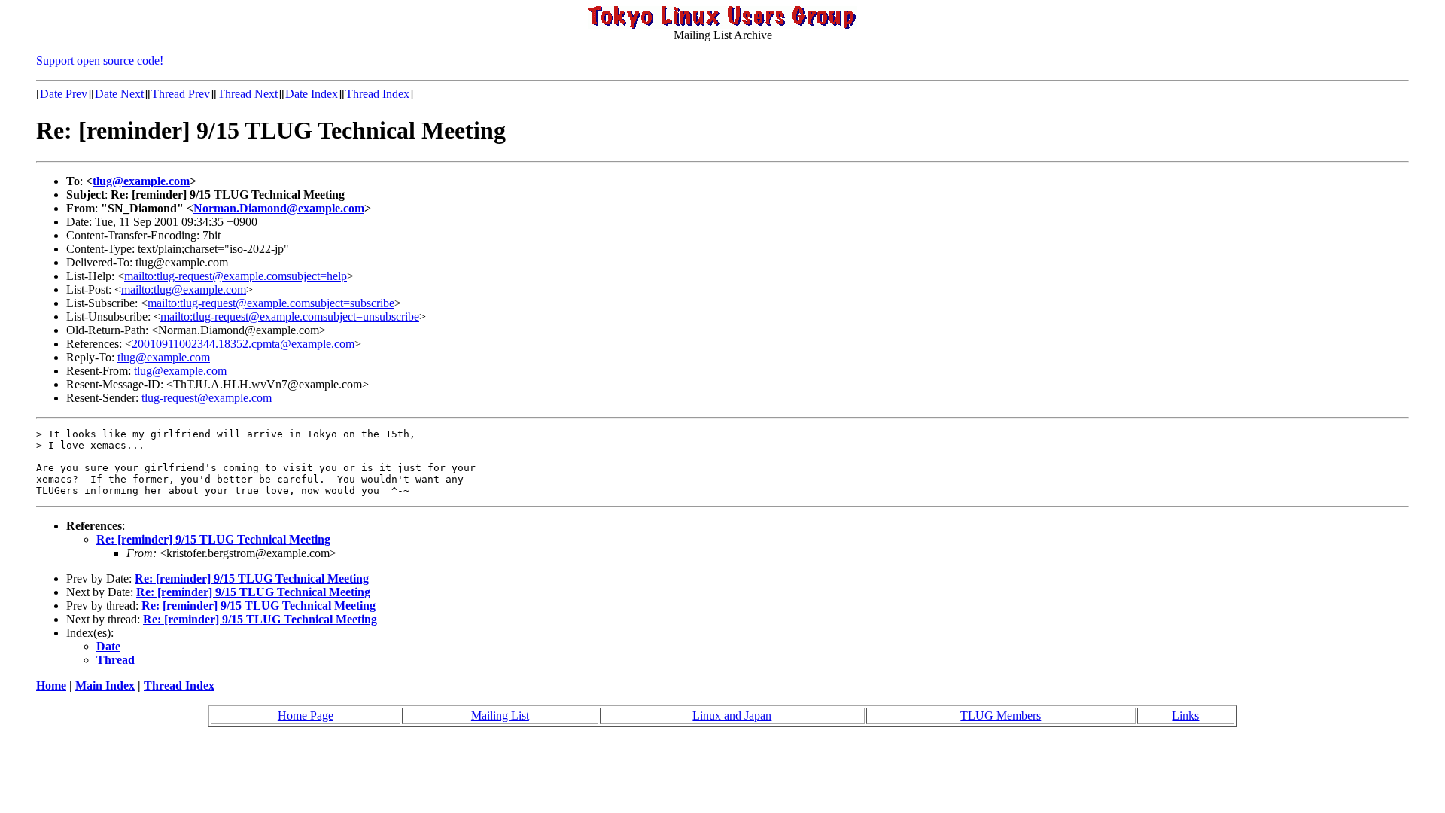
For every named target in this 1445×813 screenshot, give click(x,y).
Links (1185, 715)
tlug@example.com (141, 181)
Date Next (119, 93)
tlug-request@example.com (206, 397)
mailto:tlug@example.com (183, 289)
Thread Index (377, 93)
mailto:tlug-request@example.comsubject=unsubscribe (289, 316)
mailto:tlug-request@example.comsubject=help (235, 275)
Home (51, 685)
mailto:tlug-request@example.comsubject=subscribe (271, 303)
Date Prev (63, 93)
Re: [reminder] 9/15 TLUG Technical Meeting (213, 539)
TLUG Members (1000, 715)
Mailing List (500, 715)
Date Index (311, 93)
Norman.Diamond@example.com (278, 208)
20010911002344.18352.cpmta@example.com (243, 343)
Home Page (305, 715)
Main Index (105, 685)
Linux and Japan (731, 715)
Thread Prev (180, 93)
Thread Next (248, 93)
